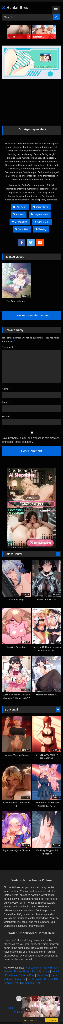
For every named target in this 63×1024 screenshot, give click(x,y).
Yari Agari (21, 207)
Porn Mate (11, 975)
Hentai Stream (34, 967)
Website (6, 416)
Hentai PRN (51, 979)
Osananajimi (21, 221)
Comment (7, 347)
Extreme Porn (27, 975)
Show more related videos (31, 315)
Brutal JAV (43, 975)
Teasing (42, 229)
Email (6, 402)
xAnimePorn (12, 983)
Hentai (36, 971)
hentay (45, 971)
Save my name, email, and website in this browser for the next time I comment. (30, 440)
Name (6, 389)
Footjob (20, 214)
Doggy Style (42, 207)
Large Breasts (41, 214)
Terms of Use (20, 1011)
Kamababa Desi (30, 983)
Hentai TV (20, 979)
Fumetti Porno (22, 971)
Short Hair (23, 229)
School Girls (43, 221)
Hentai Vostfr (34, 979)
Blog (10, 1008)
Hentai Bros (16, 7)
